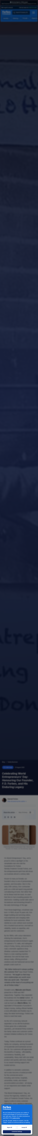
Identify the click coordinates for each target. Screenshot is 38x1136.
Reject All (9, 1127)
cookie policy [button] (16, 1118)
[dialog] (16, 1119)
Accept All (24, 1127)
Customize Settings (17, 1131)
